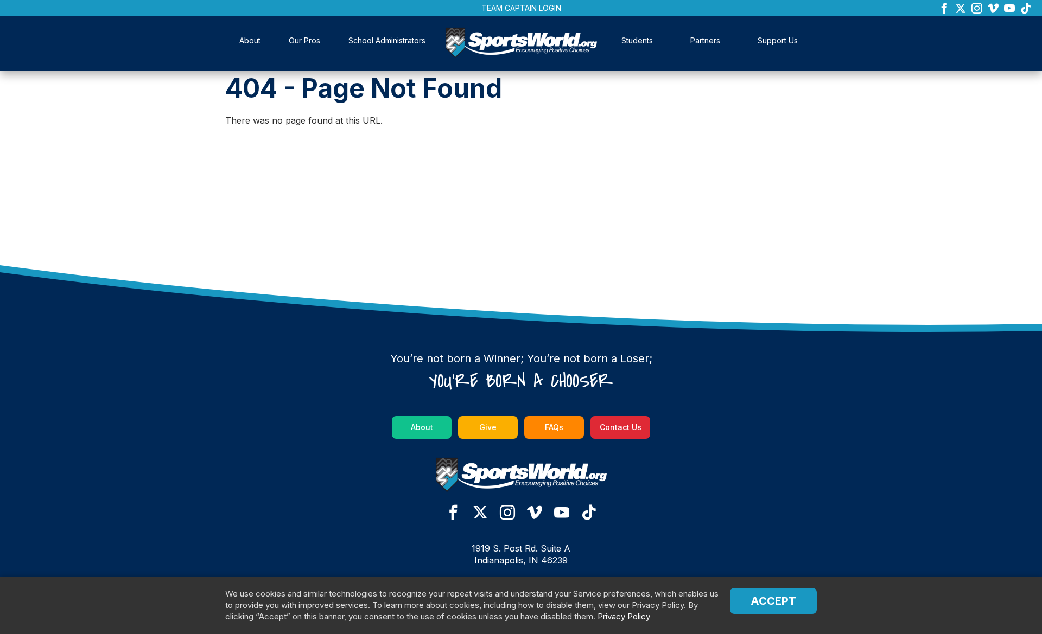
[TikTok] (1025, 9)
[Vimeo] (993, 9)
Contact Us (620, 427)
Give (488, 427)
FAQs (554, 427)
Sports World (521, 44)
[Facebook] (944, 9)
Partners (705, 40)
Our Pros (304, 40)
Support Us (778, 40)
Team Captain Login (521, 7)
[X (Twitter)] (960, 9)
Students (637, 40)
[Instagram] (976, 9)
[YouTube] (1009, 9)
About (249, 40)
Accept (773, 600)
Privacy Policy (624, 616)
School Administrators (386, 40)
